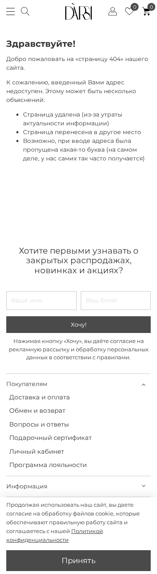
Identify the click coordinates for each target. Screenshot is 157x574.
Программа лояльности (48, 465)
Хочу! (79, 324)
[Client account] (112, 11)
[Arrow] (143, 384)
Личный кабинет (36, 451)
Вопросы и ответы (39, 424)
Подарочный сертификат (50, 438)
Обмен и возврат (37, 410)
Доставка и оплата (39, 397)
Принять (78, 560)
